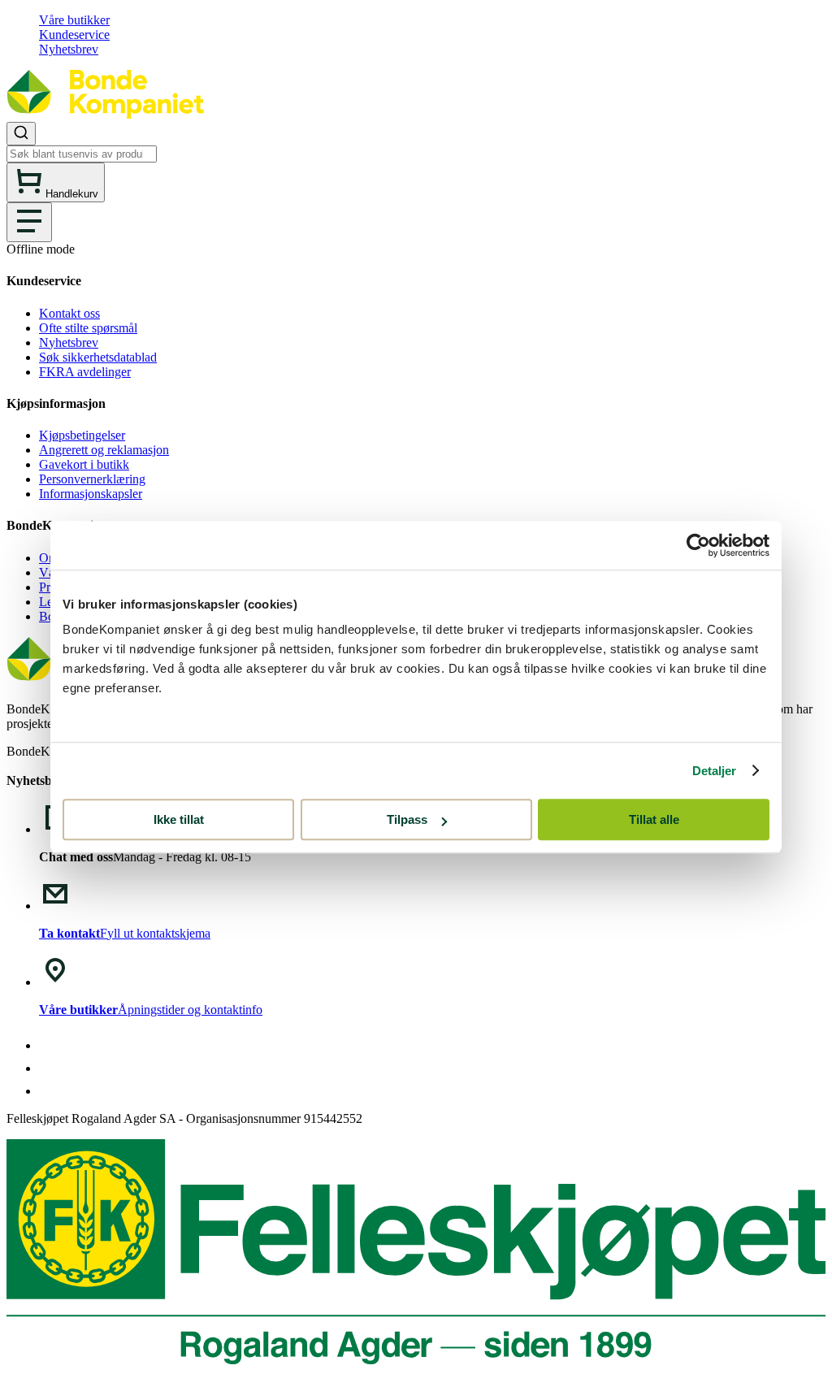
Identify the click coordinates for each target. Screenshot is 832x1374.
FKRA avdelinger (85, 372)
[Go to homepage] (105, 114)
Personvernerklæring (92, 479)
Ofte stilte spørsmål (88, 328)
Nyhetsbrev (68, 49)
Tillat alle (654, 819)
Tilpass (407, 819)
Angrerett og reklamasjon (104, 450)
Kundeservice (74, 34)
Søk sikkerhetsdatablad (98, 357)
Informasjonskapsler (90, 494)
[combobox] (416, 142)
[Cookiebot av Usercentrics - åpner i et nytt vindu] (698, 545)
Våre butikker (74, 20)
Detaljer (714, 771)
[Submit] (21, 133)
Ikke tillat (179, 819)
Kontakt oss (69, 313)
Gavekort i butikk (84, 464)
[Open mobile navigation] (29, 222)
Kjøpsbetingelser (82, 435)
